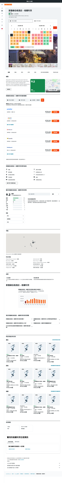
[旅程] (2, 25)
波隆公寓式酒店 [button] (50, 355)
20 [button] (29, 38)
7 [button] (11, 35)
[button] (60, 1)
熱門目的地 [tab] (17, 441)
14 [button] (11, 38)
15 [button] (14, 38)
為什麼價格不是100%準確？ (13, 467)
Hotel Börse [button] (36, 354)
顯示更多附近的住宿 (56, 339)
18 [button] (23, 38)
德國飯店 (21, 473)
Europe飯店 (17, 473)
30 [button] (17, 43)
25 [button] (23, 40)
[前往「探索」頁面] (2, 19)
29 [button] (14, 43)
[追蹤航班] (2, 22)
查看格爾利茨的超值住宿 (55, 365)
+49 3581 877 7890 (13, 17)
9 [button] (17, 35)
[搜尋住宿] (2, 11)
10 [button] (20, 35)
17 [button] (20, 38)
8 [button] (14, 35)
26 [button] (26, 40)
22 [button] (14, 40)
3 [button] (20, 32)
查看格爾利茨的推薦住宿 (55, 391)
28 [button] (11, 43)
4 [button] (50, 32)
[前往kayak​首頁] (8, 4)
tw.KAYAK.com (8, 473)
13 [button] (35, 38)
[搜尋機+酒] (2, 16)
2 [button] (17, 32)
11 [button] (23, 35)
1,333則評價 (15, 14)
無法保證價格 (21, 459)
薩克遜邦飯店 (27, 473)
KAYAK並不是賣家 (11, 463)
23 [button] (17, 40)
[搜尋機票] (2, 8)
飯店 (13, 473)
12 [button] (26, 35)
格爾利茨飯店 (27, 449)
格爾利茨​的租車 (12, 449)
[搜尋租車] (2, 13)
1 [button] (14, 32)
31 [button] (47, 43)
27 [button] (29, 40)
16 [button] (17, 38)
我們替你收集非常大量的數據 (13, 465)
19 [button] (26, 38)
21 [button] (11, 40)
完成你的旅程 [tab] (10, 441)
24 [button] (20, 40)
